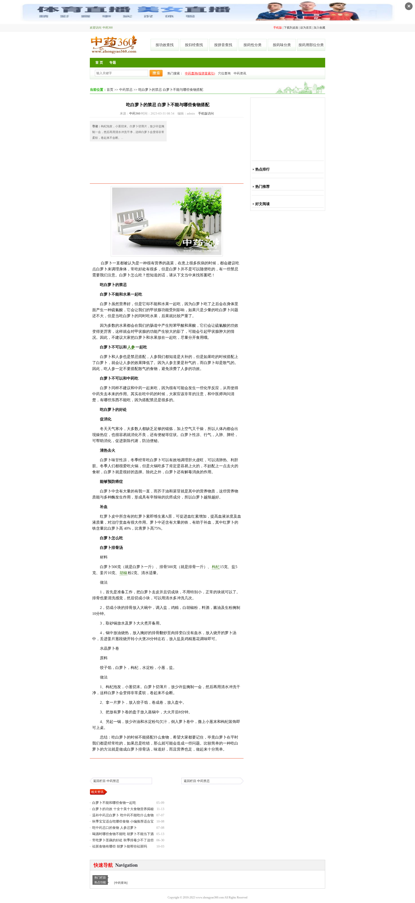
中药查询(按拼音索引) (200, 73)
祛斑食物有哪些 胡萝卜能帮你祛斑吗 (119, 846)
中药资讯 (240, 73)
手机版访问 (206, 113)
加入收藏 (319, 27)
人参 (131, 347)
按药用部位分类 (311, 45)
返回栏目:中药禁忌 (106, 781)
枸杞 (216, 567)
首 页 (99, 62)
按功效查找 (165, 45)
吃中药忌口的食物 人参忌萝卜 (114, 828)
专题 (112, 62)
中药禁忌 (126, 89)
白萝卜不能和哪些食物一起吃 (114, 803)
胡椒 (123, 573)
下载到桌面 (291, 27)
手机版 (277, 27)
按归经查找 (194, 45)
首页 (110, 89)
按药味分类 (282, 45)
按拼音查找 (223, 45)
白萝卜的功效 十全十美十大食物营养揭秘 (123, 809)
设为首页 (306, 27)
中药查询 (121, 883)
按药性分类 (253, 45)
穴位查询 (224, 73)
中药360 (114, 44)
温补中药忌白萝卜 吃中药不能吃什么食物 (123, 815)
